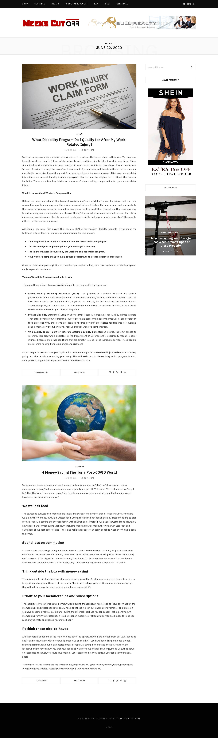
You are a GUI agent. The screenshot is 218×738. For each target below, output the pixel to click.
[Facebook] (113, 372)
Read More (79, 372)
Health (55, 4)
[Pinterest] (121, 372)
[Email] (125, 372)
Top (110, 727)
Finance (80, 467)
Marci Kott (42, 680)
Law (96, 4)
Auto (25, 4)
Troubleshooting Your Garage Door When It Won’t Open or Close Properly (171, 242)
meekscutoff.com (130, 719)
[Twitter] (117, 372)
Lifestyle (122, 4)
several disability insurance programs (59, 177)
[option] (170, 225)
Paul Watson (42, 372)
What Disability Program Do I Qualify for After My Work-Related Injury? (79, 142)
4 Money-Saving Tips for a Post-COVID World (79, 472)
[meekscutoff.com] (51, 22)
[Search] (184, 4)
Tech (107, 4)
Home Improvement (77, 4)
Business (39, 4)
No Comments (87, 150)
